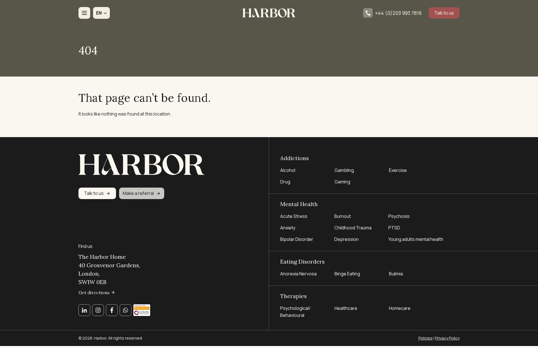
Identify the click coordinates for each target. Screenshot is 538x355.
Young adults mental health (415, 239)
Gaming (342, 182)
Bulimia (396, 274)
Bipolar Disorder (296, 239)
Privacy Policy (447, 338)
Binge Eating (347, 274)
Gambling (344, 170)
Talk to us (444, 13)
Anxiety (287, 228)
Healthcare (346, 308)
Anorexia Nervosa (298, 274)
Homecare (400, 308)
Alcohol (287, 170)
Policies (425, 338)
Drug (285, 182)
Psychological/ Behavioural (295, 311)
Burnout (342, 216)
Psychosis (399, 216)
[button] (101, 13)
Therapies (293, 295)
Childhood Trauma (353, 228)
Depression (346, 239)
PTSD (394, 228)
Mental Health (299, 204)
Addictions (294, 158)
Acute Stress (293, 216)
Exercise (398, 170)
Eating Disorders (302, 261)
